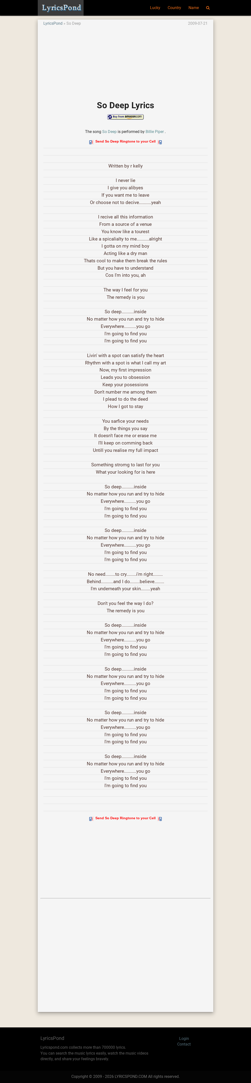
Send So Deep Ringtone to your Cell (125, 141)
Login (184, 1038)
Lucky (155, 8)
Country (174, 8)
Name (193, 8)
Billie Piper (155, 132)
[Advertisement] (125, 60)
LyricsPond (53, 23)
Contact (184, 1044)
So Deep (109, 132)
